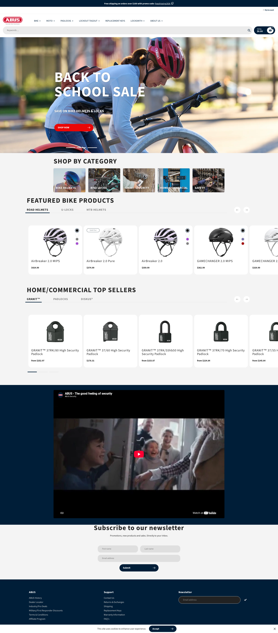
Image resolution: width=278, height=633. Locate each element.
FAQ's (106, 619)
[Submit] (245, 599)
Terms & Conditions (38, 614)
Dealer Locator (36, 602)
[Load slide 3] (81, 148)
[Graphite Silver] (77, 239)
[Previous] (237, 210)
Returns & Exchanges (114, 602)
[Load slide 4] (92, 148)
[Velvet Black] (77, 230)
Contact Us (109, 598)
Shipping (108, 606)
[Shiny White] (77, 235)
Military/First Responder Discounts (46, 610)
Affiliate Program (37, 619)
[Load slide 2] (70, 148)
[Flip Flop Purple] (243, 239)
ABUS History (35, 598)
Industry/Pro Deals (38, 606)
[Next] (246, 210)
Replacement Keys (112, 610)
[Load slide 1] (59, 148)
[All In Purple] (77, 243)
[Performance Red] (243, 243)
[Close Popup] (275, 629)
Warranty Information (114, 614)
